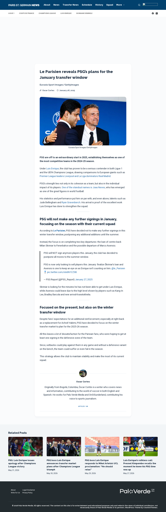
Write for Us (15, 493)
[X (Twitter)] (157, 13)
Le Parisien (59, 230)
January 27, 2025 (83, 279)
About (47, 5)
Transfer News (71, 5)
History (99, 5)
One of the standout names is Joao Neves (83, 187)
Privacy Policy (27, 493)
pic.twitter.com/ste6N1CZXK (62, 272)
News (56, 5)
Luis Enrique (65, 13)
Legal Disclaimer (28, 490)
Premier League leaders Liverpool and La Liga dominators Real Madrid (75, 176)
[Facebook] (153, 13)
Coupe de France (26, 13)
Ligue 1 (11, 13)
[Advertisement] (83, 36)
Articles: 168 (83, 406)
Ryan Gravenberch (71, 202)
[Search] (139, 5)
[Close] (105, 503)
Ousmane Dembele (84, 13)
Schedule (87, 5)
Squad (109, 5)
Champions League (47, 13)
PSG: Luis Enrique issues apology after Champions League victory (22, 463)
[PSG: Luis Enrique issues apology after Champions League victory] (25, 446)
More (119, 5)
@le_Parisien (118, 268)
